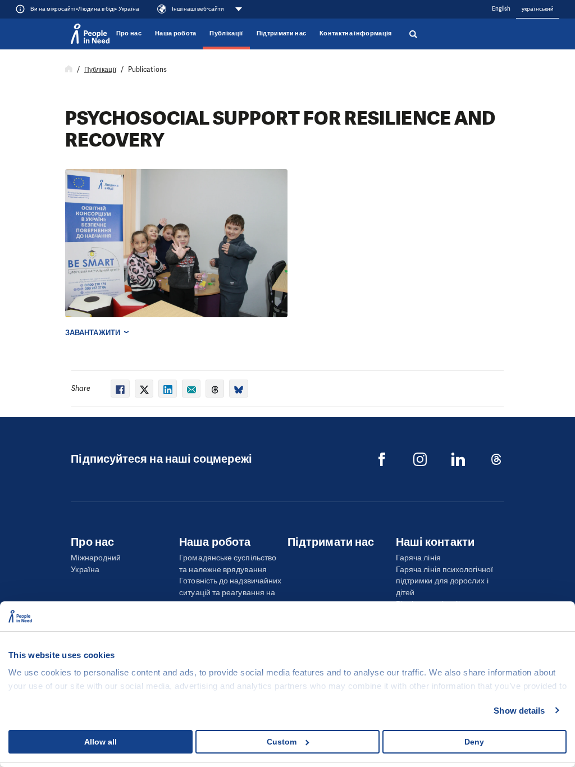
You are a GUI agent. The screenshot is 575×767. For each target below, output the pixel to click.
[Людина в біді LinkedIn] (458, 459)
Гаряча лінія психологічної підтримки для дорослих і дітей (444, 581)
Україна (85, 569)
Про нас (129, 33)
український (538, 8)
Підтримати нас (281, 33)
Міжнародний (96, 558)
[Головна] (68, 69)
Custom (281, 741)
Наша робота (176, 33)
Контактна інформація (355, 33)
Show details (519, 710)
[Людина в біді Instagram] (420, 459)
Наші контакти (435, 542)
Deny (474, 741)
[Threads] (496, 459)
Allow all (100, 741)
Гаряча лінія (418, 558)
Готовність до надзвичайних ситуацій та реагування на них (230, 592)
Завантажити (92, 332)
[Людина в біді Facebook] (382, 459)
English (501, 8)
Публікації (226, 33)
